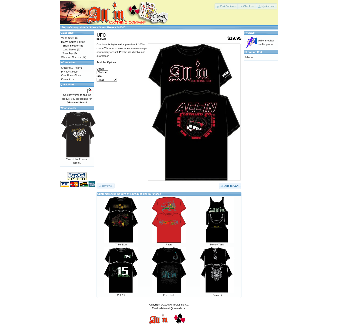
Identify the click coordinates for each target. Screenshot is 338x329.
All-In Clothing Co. (179, 304)
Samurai (217, 295)
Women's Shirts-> (71, 57)
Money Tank (217, 244)
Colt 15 (121, 295)
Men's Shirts (88, 27)
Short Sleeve (106, 27)
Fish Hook (169, 295)
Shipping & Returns (72, 67)
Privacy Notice (69, 71)
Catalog (74, 27)
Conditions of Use (71, 75)
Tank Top (68, 53)
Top (64, 27)
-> (69, 42)
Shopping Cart (253, 52)
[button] (226, 6)
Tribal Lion (121, 244)
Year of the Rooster (77, 159)
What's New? (68, 108)
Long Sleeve (69, 49)
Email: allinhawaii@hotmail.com (169, 308)
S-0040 (121, 27)
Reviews (249, 32)
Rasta (169, 244)
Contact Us (67, 79)
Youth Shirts (67, 38)
